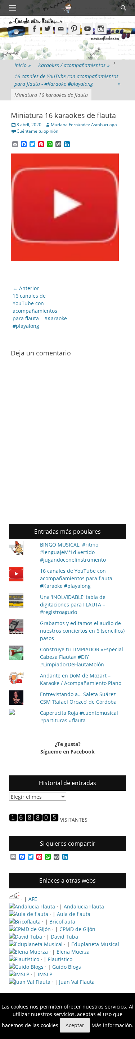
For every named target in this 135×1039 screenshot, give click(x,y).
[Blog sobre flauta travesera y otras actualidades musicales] (29, 981)
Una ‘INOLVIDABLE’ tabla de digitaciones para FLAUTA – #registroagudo (72, 604)
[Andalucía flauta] (32, 906)
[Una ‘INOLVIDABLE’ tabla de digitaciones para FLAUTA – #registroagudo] (21, 601)
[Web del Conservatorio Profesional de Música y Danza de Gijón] (30, 929)
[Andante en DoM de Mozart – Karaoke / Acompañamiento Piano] (21, 679)
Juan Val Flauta (77, 981)
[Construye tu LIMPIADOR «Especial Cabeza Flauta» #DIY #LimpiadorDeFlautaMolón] (21, 654)
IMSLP (45, 974)
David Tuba (64, 936)
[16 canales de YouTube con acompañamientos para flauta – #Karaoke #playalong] (21, 575)
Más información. (112, 1025)
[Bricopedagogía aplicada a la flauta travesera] (25, 921)
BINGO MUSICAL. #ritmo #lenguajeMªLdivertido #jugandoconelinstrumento (73, 552)
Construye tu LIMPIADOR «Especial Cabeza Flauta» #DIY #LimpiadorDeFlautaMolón (81, 657)
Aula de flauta (73, 914)
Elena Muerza (73, 951)
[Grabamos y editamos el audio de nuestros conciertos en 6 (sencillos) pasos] (21, 627)
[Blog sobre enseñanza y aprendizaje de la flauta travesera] (28, 951)
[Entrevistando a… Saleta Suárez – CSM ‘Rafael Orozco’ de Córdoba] (21, 698)
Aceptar (75, 1025)
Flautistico (60, 959)
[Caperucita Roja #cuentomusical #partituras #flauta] (21, 713)
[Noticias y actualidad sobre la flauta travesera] (28, 914)
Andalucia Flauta (84, 906)
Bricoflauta (62, 921)
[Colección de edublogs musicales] (36, 944)
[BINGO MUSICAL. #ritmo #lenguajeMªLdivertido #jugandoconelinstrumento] (21, 549)
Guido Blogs (66, 966)
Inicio (22, 65)
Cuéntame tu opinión (37, 131)
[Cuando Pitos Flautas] (66, 8)
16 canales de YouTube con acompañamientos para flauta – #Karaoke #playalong (78, 578)
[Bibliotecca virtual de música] (19, 974)
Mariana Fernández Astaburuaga (84, 125)
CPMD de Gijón (77, 929)
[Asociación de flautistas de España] (14, 899)
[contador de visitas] (34, 819)
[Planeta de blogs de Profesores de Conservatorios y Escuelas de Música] (26, 966)
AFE (32, 899)
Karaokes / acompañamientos (74, 65)
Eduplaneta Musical (95, 944)
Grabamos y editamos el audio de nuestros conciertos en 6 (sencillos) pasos (82, 631)
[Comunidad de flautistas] (24, 959)
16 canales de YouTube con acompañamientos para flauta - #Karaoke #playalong (67, 80)
